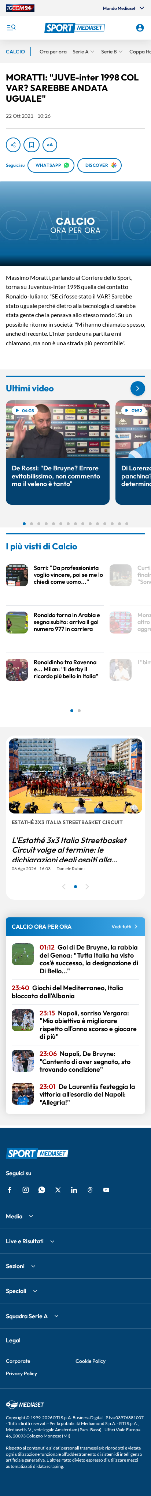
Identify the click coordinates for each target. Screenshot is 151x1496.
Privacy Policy (21, 1373)
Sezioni (15, 1266)
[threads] (90, 1190)
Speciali (16, 1290)
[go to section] (137, 388)
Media (14, 1216)
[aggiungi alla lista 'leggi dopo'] (31, 145)
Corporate (18, 1361)
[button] (75, 28)
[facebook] (9, 1190)
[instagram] (25, 1190)
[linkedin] (74, 1190)
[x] (58, 1190)
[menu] (11, 28)
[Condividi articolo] (13, 145)
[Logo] (75, 28)
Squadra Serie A (27, 1316)
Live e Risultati (25, 1241)
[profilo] (140, 28)
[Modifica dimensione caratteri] (50, 145)
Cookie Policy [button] (91, 1361)
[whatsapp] (41, 1190)
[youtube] (106, 1190)
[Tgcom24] (20, 8)
